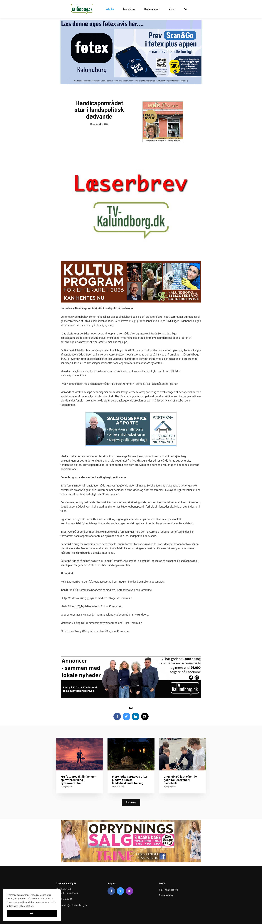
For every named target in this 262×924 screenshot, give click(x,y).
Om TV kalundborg (168, 890)
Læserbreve (129, 9)
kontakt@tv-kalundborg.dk (73, 905)
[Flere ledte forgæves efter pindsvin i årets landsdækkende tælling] (131, 754)
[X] (120, 891)
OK (31, 913)
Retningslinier (166, 895)
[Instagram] (129, 891)
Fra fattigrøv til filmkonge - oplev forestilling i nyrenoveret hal (78, 780)
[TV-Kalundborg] (82, 9)
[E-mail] (145, 716)
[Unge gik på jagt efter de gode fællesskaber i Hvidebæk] (182, 754)
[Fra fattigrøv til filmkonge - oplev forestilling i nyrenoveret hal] (79, 754)
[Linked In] (135, 716)
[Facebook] (117, 716)
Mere (171, 9)
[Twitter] (126, 716)
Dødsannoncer (151, 9)
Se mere (131, 802)
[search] (185, 9)
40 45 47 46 (66, 899)
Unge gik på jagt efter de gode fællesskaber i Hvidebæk (180, 780)
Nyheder (110, 9)
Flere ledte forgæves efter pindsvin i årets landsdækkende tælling (129, 780)
